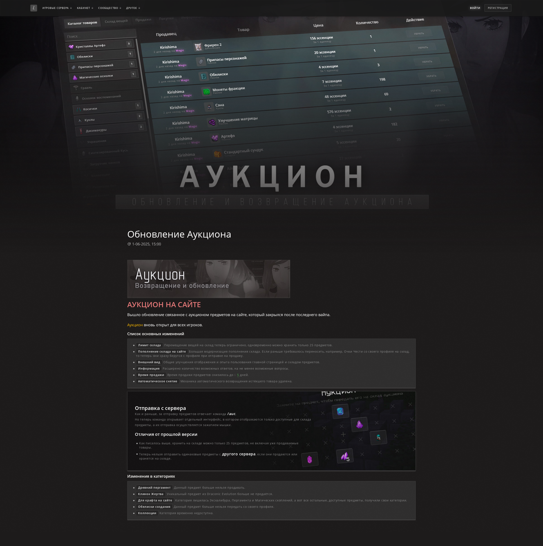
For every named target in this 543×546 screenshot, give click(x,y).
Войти (475, 8)
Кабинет (83, 8)
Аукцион (135, 324)
